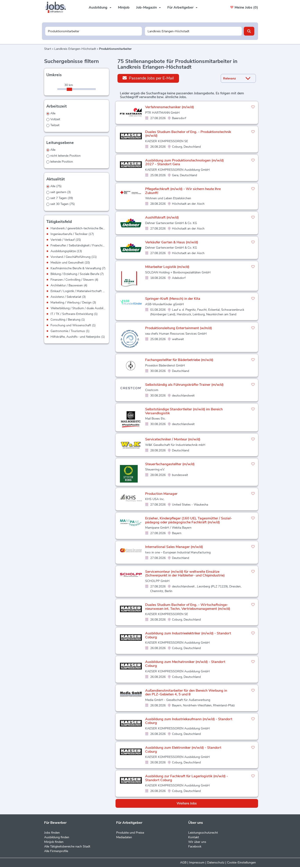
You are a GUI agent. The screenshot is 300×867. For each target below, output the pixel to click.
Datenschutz (215, 862)
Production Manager (161, 493)
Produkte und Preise (130, 833)
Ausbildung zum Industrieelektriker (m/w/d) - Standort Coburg (188, 635)
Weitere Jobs (187, 803)
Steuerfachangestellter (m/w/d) (170, 464)
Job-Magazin (146, 7)
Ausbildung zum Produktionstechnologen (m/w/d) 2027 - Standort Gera (184, 162)
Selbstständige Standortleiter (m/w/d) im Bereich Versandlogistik (184, 411)
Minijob (124, 7)
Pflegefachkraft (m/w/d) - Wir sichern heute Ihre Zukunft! (183, 191)
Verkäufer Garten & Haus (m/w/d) (171, 242)
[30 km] (69, 89)
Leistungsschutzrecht (203, 833)
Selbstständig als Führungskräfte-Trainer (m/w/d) (184, 384)
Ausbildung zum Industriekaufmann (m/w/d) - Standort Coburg (188, 721)
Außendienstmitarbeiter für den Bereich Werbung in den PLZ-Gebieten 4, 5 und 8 (186, 692)
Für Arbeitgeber (180, 7)
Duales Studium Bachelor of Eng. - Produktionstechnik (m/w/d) (188, 133)
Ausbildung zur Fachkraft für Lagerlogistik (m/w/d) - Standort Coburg (186, 778)
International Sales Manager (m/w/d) (174, 546)
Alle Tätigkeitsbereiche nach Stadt (67, 846)
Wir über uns (197, 842)
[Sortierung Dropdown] (249, 78)
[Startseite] (57, 7)
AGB (183, 862)
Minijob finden (53, 842)
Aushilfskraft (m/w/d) (162, 217)
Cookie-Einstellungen (241, 862)
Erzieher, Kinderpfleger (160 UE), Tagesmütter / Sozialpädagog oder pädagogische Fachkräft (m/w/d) (188, 520)
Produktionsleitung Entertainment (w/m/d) (178, 328)
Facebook (194, 846)
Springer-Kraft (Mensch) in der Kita (172, 298)
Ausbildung (98, 7)
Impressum (196, 862)
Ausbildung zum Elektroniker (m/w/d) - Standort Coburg (183, 749)
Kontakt (193, 837)
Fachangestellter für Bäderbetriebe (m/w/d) (179, 359)
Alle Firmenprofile (56, 851)
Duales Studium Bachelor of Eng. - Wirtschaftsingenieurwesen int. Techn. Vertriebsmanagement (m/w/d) (187, 606)
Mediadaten (124, 837)
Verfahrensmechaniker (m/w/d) (169, 107)
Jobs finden (52, 833)
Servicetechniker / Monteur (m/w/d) (172, 439)
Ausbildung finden (56, 837)
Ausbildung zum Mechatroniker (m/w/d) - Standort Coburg (185, 663)
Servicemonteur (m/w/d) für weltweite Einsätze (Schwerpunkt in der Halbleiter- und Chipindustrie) (185, 573)
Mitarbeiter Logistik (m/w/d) (167, 266)
